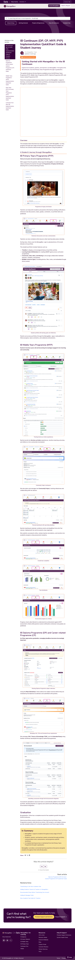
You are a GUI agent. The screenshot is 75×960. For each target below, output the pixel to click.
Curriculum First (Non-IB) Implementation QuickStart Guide (10, 106)
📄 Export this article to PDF (28, 57)
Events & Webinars (43, 940)
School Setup (10, 23)
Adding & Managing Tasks (27, 895)
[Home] (10, 6)
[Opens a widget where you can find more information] (69, 957)
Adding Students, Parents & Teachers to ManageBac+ (34, 889)
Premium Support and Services (44, 917)
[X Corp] (27, 855)
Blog (40, 942)
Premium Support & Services (64, 935)
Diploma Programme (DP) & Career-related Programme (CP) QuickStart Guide (10, 66)
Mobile (22, 948)
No (45, 866)
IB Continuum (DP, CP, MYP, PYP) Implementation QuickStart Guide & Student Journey (10, 52)
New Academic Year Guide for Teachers (30, 898)
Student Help (67, 23)
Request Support (60, 917)
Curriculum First (24, 946)
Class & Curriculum (54, 23)
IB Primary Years (25, 944)
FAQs (40, 951)
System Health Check (62, 937)
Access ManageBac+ (54, 5)
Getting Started (23, 23)
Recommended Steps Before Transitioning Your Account (34, 892)
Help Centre (14, 2)
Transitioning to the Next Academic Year (30, 886)
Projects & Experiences (38, 23)
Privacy (64, 958)
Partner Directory (43, 949)
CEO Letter (42, 935)
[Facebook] (25, 855)
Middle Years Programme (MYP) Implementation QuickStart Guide (10, 80)
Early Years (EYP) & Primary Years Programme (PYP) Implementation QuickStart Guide (10, 94)
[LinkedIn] (29, 855)
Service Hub (67, 2)
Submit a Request (65, 5)
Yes (42, 866)
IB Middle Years (24, 941)
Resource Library (43, 937)
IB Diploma (23, 937)
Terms (58, 958)
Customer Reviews (43, 947)
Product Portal (42, 944)
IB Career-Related (25, 939)
